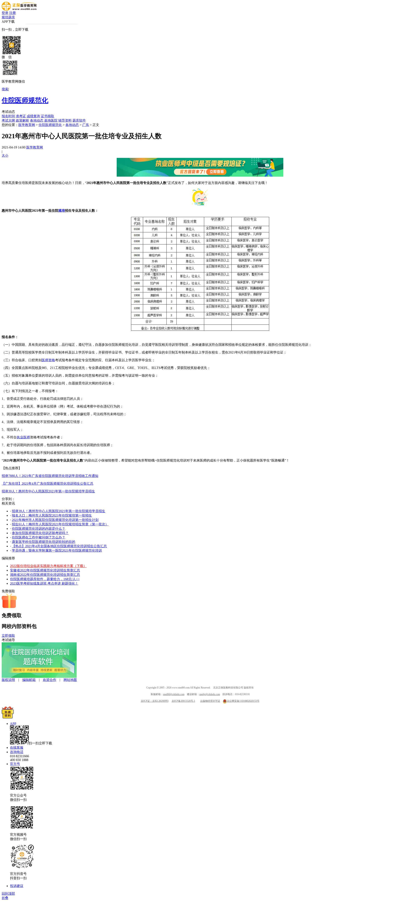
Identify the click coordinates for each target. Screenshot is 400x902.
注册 (12, 13)
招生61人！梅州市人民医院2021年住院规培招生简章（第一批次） (60, 524)
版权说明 (8, 680)
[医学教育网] (19, 9)
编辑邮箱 (29, 680)
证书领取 (47, 116)
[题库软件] (39, 676)
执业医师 (23, 437)
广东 (85, 125)
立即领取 (8, 635)
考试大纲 (8, 120)
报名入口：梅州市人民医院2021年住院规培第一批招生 (52, 515)
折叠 (5, 898)
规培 (61, 210)
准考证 (21, 116)
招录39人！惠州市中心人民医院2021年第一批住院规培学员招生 (48, 491)
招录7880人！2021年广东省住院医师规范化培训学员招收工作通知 (50, 476)
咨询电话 (16, 752)
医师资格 (48, 360)
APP (13, 723)
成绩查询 (33, 116)
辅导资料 (65, 120)
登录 (5, 13)
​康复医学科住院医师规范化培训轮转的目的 (43, 541)
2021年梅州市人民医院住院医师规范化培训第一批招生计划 (55, 520)
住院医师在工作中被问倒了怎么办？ (38, 537)
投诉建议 (16, 886)
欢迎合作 (49, 680)
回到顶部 (8, 893)
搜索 (5, 89)
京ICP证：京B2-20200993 (155, 700)
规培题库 (8, 17)
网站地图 (70, 680)
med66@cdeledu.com (173, 694)
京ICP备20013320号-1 (183, 700)
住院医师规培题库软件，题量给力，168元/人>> (45, 579)
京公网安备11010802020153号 (243, 700)
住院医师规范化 (25, 100)
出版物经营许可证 (210, 700)
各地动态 (36, 120)
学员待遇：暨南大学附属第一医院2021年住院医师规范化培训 (57, 550)
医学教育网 (26, 125)
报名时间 (8, 116)
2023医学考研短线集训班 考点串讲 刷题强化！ (44, 583)
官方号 (15, 764)
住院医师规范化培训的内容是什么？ (38, 528)
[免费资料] (8, 717)
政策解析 (22, 120)
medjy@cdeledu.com (209, 694)
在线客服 (16, 747)
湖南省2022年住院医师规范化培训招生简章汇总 (45, 574)
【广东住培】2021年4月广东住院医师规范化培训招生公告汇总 (47, 483)
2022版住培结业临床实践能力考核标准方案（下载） (48, 566)
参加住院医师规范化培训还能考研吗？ (40, 533)
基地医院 (51, 120)
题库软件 (79, 120)
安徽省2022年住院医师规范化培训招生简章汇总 (45, 570)
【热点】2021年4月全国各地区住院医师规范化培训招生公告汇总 (59, 546)
